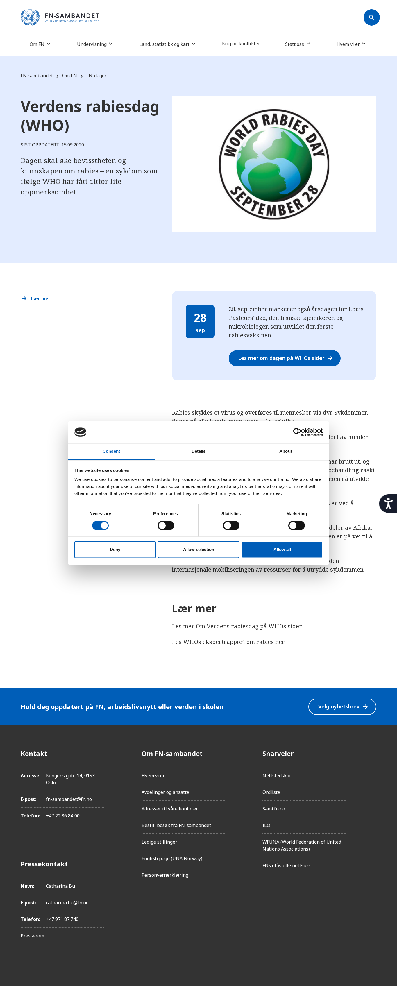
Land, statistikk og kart (164, 44)
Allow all (282, 549)
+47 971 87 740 (62, 919)
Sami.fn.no (273, 809)
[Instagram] (371, 769)
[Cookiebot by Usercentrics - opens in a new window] (297, 432)
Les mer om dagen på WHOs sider (286, 358)
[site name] (60, 17)
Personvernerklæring (165, 875)
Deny (115, 549)
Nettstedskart (277, 775)
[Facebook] (371, 753)
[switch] (166, 525)
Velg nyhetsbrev (343, 706)
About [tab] (285, 451)
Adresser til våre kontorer (170, 809)
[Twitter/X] (371, 802)
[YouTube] (371, 818)
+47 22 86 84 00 (63, 816)
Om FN (37, 44)
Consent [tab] (111, 451)
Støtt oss (294, 44)
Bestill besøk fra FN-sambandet (176, 825)
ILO (266, 825)
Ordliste (271, 792)
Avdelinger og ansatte (165, 792)
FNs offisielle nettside (286, 865)
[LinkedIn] (371, 785)
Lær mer (40, 298)
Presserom (32, 936)
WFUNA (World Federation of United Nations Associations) (301, 845)
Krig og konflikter (241, 43)
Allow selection (198, 549)
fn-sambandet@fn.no (69, 799)
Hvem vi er (348, 44)
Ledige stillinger (159, 842)
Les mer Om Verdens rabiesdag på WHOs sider (237, 626)
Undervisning (92, 44)
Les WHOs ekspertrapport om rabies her (228, 642)
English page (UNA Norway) (172, 858)
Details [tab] (199, 451)
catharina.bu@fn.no (67, 902)
